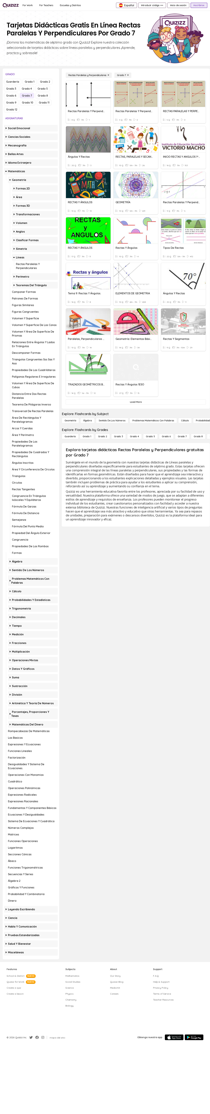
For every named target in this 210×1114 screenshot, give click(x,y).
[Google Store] (194, 1037)
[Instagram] (42, 1037)
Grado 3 (11, 88)
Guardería (12, 81)
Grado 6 (11, 95)
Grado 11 (44, 102)
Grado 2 (45, 81)
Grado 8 (43, 95)
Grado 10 (27, 102)
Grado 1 (29, 81)
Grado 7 (27, 95)
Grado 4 (27, 88)
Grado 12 (11, 109)
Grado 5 (43, 88)
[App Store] (174, 1037)
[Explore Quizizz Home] (11, 5)
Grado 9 (11, 102)
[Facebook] (37, 1037)
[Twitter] (31, 1037)
